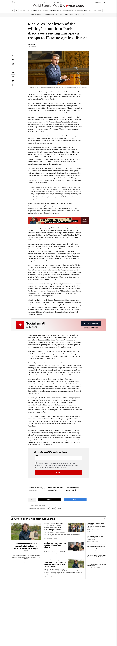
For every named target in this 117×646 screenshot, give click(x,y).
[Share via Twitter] (13, 60)
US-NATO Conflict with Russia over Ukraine (39, 508)
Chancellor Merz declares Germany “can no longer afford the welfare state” (36, 489)
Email (36, 455)
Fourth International (37, 14)
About (100, 2)
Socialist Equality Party (51, 14)
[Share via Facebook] (13, 55)
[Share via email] (13, 72)
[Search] (104, 11)
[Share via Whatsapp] (13, 64)
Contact (96, 2)
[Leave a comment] (13, 81)
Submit (58, 472)
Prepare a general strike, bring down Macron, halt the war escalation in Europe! (55, 489)
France (53, 508)
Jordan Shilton (32, 44)
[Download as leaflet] (13, 77)
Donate (84, 14)
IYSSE (61, 14)
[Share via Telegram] (13, 68)
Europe (59, 508)
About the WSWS (69, 14)
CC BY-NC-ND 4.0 (83, 87)
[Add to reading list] (13, 85)
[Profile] (104, 2)
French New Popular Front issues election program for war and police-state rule (74, 489)
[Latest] (16, 11)
